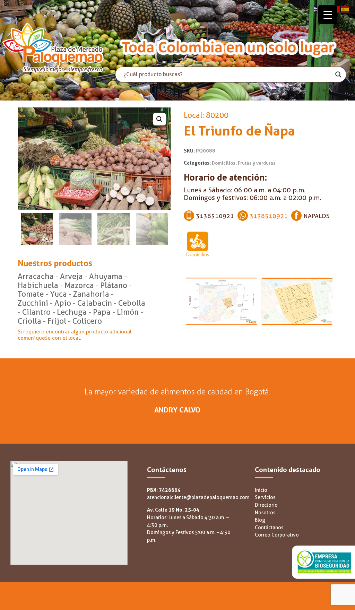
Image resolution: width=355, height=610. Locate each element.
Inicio (261, 490)
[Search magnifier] (338, 74)
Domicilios (223, 163)
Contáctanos (269, 528)
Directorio (266, 505)
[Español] (345, 9)
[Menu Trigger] (327, 14)
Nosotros (265, 513)
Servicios (265, 497)
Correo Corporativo (277, 535)
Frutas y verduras (257, 163)
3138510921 (269, 215)
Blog (260, 520)
